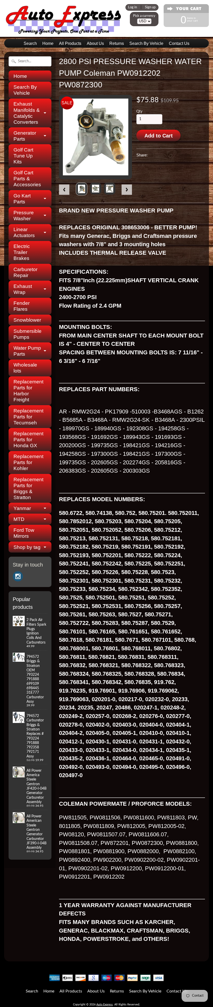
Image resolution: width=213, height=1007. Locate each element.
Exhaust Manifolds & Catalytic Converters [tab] (27, 113)
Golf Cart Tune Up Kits (23, 155)
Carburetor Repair (25, 272)
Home (48, 43)
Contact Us (179, 43)
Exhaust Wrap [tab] (23, 289)
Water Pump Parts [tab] (27, 351)
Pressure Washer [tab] (24, 215)
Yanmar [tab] (22, 508)
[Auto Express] (63, 31)
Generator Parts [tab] (25, 136)
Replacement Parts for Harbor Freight (27, 390)
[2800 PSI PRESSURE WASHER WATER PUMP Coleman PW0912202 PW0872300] (81, 189)
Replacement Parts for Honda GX (27, 439)
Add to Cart (158, 136)
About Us (95, 43)
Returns (116, 43)
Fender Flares (22, 306)
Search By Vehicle (146, 43)
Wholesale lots (25, 368)
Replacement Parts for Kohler (27, 462)
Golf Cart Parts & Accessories (27, 178)
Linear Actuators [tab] (24, 232)
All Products (70, 43)
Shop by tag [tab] (27, 547)
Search (30, 43)
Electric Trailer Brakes (22, 252)
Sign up (150, 7)
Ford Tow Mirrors (24, 533)
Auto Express (104, 1004)
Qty (139, 111)
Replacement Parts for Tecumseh (27, 416)
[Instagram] (18, 576)
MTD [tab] (19, 519)
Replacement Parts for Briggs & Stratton (27, 488)
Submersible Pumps (27, 334)
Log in (132, 7)
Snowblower (27, 320)
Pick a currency (144, 15)
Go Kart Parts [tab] (22, 198)
